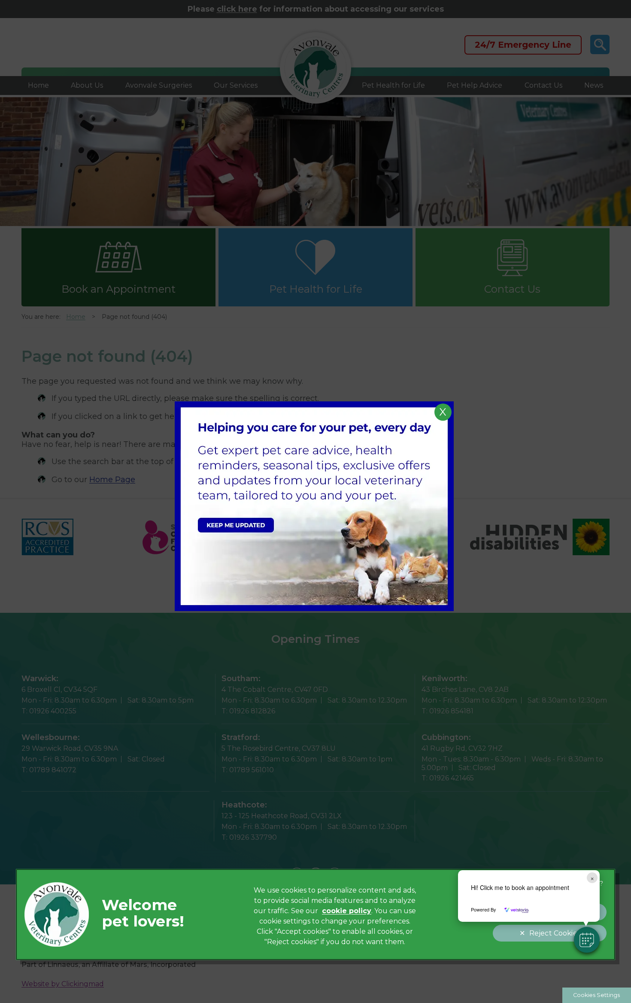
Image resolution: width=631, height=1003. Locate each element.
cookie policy (346, 911)
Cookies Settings (596, 995)
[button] (587, 940)
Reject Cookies (554, 933)
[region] (316, 914)
